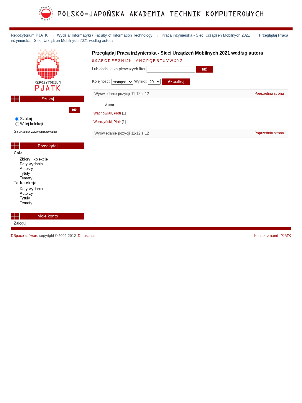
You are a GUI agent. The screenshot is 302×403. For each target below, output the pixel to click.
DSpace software (24, 236)
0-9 (94, 61)
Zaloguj (20, 223)
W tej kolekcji (31, 124)
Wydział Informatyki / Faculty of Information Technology (104, 35)
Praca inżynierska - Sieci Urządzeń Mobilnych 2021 (206, 35)
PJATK (285, 236)
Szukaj (26, 119)
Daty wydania (31, 164)
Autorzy (26, 168)
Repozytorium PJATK (29, 35)
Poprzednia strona (269, 93)
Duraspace (87, 236)
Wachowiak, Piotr (107, 113)
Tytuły (25, 173)
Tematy (26, 178)
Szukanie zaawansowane (35, 131)
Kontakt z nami (266, 236)
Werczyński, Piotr (107, 122)
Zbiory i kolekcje (34, 159)
